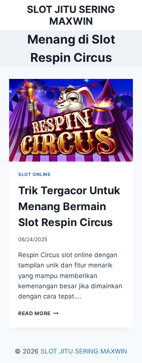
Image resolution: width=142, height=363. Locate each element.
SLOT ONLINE (34, 174)
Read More (38, 313)
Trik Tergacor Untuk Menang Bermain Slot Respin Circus (69, 206)
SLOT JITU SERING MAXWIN (84, 351)
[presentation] (71, 120)
